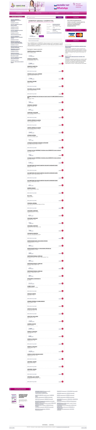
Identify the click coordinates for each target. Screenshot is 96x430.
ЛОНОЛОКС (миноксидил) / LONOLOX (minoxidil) (65, 393)
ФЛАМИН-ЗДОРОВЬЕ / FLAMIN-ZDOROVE (36, 301)
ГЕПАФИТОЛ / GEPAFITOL (32, 233)
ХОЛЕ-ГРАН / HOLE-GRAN (32, 316)
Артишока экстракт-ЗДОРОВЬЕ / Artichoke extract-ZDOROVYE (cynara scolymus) (44, 150)
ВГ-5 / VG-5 (29, 195)
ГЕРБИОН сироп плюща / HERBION (34, 73)
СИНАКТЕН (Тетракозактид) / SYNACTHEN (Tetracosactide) (67, 391)
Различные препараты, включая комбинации (56, 24)
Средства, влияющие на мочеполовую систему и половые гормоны (17, 37)
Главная (19, 12)
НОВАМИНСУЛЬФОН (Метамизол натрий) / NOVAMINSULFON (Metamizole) (23, 396)
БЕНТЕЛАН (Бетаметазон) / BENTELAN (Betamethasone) (66, 401)
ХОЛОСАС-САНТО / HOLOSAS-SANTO (35, 354)
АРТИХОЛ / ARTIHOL (31, 135)
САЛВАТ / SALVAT (31, 286)
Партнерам (44, 424)
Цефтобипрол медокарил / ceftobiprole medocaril (15, 49)
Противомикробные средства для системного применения (17, 47)
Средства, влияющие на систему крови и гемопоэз (16, 25)
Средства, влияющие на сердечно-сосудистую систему (17, 31)
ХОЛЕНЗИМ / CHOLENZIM (32, 112)
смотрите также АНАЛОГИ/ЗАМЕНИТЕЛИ (54, 32)
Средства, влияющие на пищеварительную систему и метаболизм (16, 20)
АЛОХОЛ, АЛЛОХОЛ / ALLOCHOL (34, 120)
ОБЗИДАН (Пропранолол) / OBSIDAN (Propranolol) (44, 399)
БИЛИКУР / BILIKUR (31, 188)
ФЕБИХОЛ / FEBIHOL (31, 293)
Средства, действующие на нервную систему (17, 62)
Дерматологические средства (16, 34)
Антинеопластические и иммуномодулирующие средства (16, 53)
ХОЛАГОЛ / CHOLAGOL (32, 308)
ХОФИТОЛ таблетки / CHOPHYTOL (34, 51)
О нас (57, 12)
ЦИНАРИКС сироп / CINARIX (33, 376)
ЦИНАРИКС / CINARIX (31, 361)
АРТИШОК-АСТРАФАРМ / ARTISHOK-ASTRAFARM (37, 142)
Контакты (76, 12)
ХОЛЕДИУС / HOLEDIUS (32, 105)
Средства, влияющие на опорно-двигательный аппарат (16, 58)
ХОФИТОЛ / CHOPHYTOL (32, 58)
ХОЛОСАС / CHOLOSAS (32, 331)
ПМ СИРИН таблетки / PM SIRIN (33, 89)
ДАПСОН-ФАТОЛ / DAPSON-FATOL (41, 393)
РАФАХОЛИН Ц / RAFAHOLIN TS (34, 278)
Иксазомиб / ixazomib (14, 55)
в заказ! (41, 36)
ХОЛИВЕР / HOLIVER (31, 324)
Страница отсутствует (15, 22)
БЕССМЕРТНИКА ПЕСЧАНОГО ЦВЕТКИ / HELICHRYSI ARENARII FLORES (42, 165)
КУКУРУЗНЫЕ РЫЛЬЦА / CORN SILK (34, 256)
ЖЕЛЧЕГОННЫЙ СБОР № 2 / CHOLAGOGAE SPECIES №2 (39, 248)
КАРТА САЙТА (12, 427)
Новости (38, 12)
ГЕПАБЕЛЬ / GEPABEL (32, 203)
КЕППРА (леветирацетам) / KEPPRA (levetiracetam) (65, 395)
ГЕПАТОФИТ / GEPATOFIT (32, 210)
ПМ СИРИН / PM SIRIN (31, 81)
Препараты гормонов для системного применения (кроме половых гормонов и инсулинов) (16, 42)
